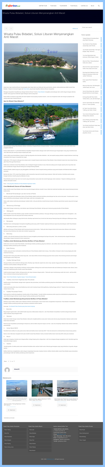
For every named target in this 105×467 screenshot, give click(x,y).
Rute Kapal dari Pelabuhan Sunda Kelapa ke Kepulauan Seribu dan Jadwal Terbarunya (66, 399)
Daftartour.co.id (50, 459)
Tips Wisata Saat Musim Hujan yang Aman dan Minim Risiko (91, 126)
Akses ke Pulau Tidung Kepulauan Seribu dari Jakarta (14, 404)
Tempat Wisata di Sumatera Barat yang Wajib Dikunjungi (91, 39)
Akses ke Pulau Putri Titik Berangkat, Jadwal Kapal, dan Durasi (91, 86)
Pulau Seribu (26, 89)
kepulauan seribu (95, 16)
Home (98, 13)
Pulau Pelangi (32, 447)
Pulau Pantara (32, 443)
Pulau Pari (6, 433)
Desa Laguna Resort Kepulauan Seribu (90, 80)
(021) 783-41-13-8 (61, 434)
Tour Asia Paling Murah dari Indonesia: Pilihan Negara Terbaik (90, 56)
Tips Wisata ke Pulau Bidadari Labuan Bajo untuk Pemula (90, 44)
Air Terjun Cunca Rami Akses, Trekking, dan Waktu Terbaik (89, 109)
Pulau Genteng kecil (84, 433)
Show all (76, 28)
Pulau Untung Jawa (8, 447)
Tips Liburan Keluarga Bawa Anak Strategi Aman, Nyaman (91, 114)
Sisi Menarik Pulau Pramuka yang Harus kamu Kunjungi (22, 306)
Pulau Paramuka (8, 436)
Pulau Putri (31, 440)
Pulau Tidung (7, 429)
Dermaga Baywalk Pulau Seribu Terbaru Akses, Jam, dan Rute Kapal (91, 97)
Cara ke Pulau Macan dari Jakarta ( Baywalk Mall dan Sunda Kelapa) (91, 92)
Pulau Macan (32, 450)
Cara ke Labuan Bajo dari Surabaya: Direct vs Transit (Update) (91, 103)
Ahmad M (16, 369)
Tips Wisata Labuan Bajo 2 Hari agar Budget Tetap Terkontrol (91, 50)
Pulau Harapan (7, 440)
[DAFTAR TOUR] (12, 5)
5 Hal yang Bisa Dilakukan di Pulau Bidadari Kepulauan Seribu (21, 183)
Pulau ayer (31, 429)
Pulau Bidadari (41, 92)
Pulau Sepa (32, 436)
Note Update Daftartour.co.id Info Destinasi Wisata (88, 14)
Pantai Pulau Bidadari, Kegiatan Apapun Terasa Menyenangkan (21, 277)
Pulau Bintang (82, 436)
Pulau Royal (82, 429)
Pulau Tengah (82, 440)
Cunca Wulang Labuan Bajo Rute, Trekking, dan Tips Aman (90, 120)
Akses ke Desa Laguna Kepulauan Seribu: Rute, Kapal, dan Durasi (40, 399)
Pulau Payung (7, 443)
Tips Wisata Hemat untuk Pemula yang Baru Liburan (90, 131)
